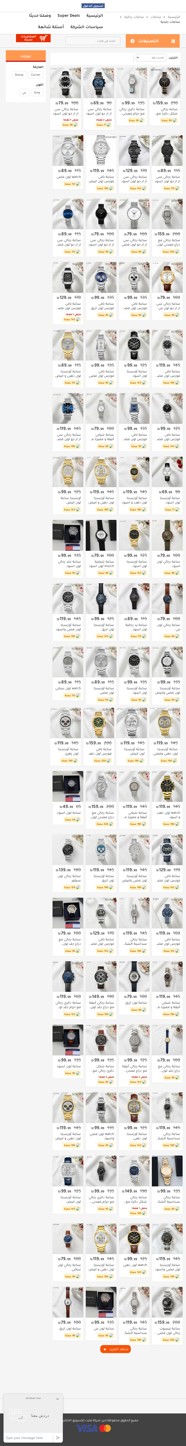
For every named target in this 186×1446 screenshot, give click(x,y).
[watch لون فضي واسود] (101, 1107)
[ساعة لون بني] (101, 1302)
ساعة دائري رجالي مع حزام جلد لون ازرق (68, 1005)
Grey (37, 92)
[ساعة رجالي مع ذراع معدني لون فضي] (101, 786)
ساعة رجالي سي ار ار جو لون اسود (99, 111)
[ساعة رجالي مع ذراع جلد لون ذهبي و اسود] (68, 913)
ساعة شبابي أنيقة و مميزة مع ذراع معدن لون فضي (134, 815)
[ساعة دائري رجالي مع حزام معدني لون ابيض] (131, 82)
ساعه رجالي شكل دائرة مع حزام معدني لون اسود (166, 111)
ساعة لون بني (104, 1328)
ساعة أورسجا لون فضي (104, 690)
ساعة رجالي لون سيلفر (69, 878)
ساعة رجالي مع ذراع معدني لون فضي (102, 815)
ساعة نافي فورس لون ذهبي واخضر (99, 751)
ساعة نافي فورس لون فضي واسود (68, 306)
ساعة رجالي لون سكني (69, 1267)
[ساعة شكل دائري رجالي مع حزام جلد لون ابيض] (101, 1040)
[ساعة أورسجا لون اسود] (134, 345)
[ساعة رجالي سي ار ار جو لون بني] (167, 277)
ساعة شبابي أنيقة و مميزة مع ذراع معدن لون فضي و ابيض (101, 437)
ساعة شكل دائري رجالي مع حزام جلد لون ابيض (103, 1068)
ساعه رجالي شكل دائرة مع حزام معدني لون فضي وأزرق (135, 1199)
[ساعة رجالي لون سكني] (68, 1239)
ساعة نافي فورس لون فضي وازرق (167, 941)
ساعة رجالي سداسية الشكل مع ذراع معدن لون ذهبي (167, 1199)
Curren (35, 75)
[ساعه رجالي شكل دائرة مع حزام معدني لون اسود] (164, 82)
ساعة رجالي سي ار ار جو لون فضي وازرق (68, 242)
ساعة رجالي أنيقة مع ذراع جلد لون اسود (101, 1005)
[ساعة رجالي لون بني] (167, 598)
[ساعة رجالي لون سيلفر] (68, 849)
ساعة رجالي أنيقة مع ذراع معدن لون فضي (134, 1068)
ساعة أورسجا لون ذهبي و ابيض (68, 373)
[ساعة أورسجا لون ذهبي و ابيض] (68, 345)
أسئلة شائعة (51, 27)
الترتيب (173, 57)
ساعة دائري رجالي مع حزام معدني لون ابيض (132, 111)
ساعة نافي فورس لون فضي (101, 373)
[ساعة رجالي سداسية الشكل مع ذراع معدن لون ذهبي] (167, 1171)
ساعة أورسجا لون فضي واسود (68, 627)
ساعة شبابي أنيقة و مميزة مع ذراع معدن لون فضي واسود (167, 1005)
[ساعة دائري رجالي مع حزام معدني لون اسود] (101, 1171)
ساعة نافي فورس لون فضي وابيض (134, 306)
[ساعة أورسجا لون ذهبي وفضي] (164, 723)
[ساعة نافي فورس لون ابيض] (101, 150)
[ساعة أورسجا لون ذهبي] (134, 1107)
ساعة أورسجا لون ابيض (134, 751)
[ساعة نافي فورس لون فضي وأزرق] (134, 408)
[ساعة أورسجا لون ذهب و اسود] (134, 472)
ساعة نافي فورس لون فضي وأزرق (134, 437)
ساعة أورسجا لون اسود (137, 373)
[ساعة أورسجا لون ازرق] (101, 598)
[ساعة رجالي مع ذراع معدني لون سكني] (167, 214)
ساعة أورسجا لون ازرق (104, 627)
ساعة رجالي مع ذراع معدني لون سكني (168, 242)
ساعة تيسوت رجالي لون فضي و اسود (167, 1330)
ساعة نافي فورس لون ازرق (102, 306)
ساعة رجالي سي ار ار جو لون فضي (134, 242)
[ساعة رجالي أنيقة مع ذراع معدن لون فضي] (134, 1040)
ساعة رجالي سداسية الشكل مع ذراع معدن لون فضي (134, 941)
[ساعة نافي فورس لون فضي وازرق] (167, 913)
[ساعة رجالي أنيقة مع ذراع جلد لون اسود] (101, 976)
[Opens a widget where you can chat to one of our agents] (33, 1418)
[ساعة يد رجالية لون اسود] (134, 598)
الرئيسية (94, 15)
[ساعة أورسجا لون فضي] (101, 662)
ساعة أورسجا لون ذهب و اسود (134, 500)
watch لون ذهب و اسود (168, 815)
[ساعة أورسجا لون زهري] (65, 723)
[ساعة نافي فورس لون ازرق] (101, 277)
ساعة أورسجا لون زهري (68, 751)
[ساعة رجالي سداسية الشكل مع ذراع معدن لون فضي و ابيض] (134, 1302)
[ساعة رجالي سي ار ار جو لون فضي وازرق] (68, 214)
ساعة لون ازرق (136, 1003)
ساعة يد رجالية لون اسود (136, 627)
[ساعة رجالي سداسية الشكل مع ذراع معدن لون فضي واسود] (167, 1107)
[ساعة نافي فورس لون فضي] (101, 345)
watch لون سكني (68, 688)
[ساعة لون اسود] (68, 786)
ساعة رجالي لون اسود (168, 563)
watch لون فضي (68, 177)
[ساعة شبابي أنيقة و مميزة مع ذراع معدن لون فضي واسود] (167, 976)
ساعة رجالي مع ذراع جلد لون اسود (169, 1068)
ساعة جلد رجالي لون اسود (69, 563)
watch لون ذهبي (135, 1265)
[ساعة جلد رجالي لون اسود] (68, 535)
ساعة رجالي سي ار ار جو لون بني (168, 306)
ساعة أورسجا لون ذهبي (137, 1136)
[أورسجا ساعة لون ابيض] (68, 472)
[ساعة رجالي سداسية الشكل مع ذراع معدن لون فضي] (134, 913)
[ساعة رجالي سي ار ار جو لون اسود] (98, 82)
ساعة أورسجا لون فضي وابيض (167, 690)
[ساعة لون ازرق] (134, 976)
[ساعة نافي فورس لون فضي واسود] (68, 277)
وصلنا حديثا (40, 15)
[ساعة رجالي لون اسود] (167, 535)
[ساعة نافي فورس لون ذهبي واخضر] (98, 723)
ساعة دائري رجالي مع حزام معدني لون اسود (101, 1199)
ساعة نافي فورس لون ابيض (101, 179)
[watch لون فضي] (68, 150)
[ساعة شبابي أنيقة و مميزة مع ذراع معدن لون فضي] (134, 786)
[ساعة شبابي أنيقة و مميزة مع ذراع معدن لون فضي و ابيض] (101, 408)
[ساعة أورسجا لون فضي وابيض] (167, 662)
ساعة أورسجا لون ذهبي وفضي (165, 751)
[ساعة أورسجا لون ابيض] (131, 723)
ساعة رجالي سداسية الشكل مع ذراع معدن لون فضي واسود (167, 1136)
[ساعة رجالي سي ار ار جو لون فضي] (134, 214)
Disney (19, 75)
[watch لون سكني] (68, 662)
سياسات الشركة (86, 27)
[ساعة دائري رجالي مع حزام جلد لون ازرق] (68, 976)
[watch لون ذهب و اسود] (167, 786)
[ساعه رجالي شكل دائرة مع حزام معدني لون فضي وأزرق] (134, 1171)
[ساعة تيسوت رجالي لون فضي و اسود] (167, 1302)
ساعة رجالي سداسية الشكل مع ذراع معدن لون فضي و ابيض (134, 1330)
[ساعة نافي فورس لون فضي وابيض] (134, 277)
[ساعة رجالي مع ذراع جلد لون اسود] (167, 1040)
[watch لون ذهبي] (134, 1239)
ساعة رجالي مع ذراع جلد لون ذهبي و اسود (70, 941)
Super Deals (68, 15)
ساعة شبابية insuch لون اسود (101, 563)
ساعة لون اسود (69, 813)
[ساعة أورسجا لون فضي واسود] (68, 598)
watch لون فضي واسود (102, 1136)
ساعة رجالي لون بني (168, 627)
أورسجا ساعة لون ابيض (71, 500)
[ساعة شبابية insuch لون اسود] (101, 535)
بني (24, 92)
